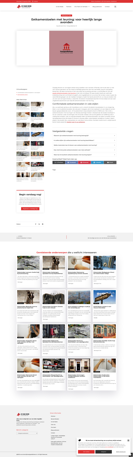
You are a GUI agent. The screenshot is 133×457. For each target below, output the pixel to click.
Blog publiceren (97, 6)
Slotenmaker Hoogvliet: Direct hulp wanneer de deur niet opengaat (21, 148)
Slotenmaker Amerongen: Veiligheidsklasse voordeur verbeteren (22, 180)
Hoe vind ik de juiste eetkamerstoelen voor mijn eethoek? (84, 150)
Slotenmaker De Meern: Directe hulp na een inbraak (53, 307)
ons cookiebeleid (109, 447)
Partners (68, 6)
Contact (107, 6)
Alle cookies (86, 451)
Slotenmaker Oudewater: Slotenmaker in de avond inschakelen (36, 180)
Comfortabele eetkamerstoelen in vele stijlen (28, 92)
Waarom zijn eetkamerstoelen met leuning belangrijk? (84, 135)
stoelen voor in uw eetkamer (76, 122)
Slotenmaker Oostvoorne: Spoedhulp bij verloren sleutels (22, 119)
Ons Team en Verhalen (81, 6)
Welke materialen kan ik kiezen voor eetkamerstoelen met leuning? (84, 145)
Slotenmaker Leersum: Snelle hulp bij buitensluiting (28, 273)
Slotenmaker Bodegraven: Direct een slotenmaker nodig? (37, 119)
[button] (128, 440)
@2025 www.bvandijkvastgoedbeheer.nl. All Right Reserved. (31, 454)
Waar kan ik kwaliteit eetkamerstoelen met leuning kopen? (84, 155)
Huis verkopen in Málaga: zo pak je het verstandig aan (79, 307)
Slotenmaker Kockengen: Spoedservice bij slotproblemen (36, 109)
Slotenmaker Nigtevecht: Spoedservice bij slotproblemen (36, 148)
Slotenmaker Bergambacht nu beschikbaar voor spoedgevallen (37, 169)
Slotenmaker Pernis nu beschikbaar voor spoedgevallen (21, 159)
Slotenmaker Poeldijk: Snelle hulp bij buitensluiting (104, 341)
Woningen (20, 269)
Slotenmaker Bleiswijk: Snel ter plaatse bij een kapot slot (27, 307)
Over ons (53, 424)
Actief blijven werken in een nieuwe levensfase (102, 307)
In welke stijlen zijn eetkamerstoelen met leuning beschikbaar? (84, 140)
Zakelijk (96, 303)
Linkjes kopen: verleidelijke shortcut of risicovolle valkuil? (58, 437)
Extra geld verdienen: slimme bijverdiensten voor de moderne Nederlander (58, 443)
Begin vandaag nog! (30, 194)
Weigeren (103, 451)
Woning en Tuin (66, 15)
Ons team (53, 427)
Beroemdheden (55, 419)
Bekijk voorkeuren (121, 451)
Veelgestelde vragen (22, 94)
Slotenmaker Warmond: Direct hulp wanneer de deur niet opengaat (22, 169)
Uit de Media (59, 6)
